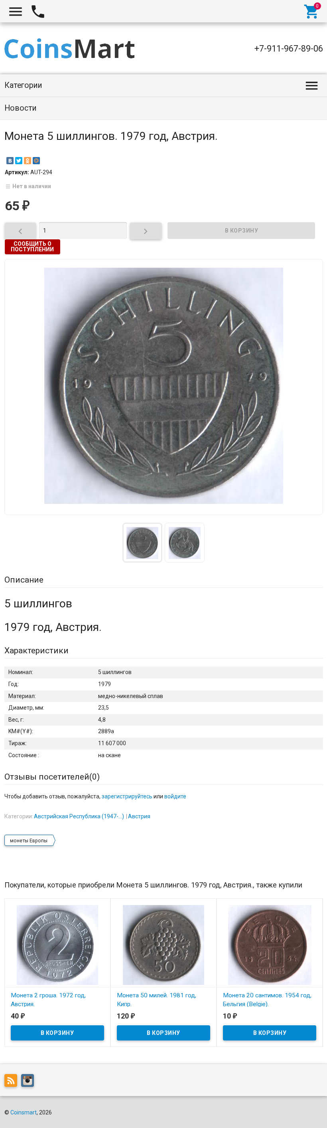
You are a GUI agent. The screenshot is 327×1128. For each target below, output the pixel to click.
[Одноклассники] (27, 160)
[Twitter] (18, 160)
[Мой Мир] (36, 160)
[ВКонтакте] (10, 160)
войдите (175, 796)
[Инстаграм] (29, 1082)
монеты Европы (28, 841)
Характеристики (36, 650)
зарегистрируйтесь (127, 796)
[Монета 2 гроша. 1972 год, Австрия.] (57, 944)
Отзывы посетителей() (52, 777)
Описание (23, 580)
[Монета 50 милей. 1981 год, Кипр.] (163, 944)
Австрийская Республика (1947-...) (79, 816)
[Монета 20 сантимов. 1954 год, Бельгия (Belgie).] (269, 944)
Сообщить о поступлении (32, 247)
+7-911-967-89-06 (288, 49)
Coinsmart (23, 1112)
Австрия (139, 816)
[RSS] (12, 1082)
